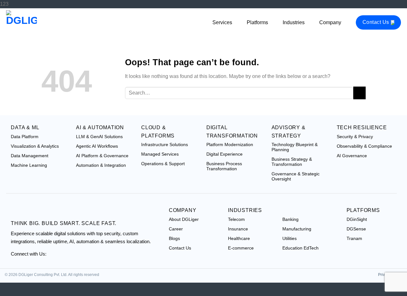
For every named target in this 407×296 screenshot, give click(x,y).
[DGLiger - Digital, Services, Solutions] (38, 23)
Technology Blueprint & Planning (295, 147)
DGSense (356, 228)
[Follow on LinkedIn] (84, 257)
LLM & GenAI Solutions (99, 136)
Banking (290, 219)
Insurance (238, 228)
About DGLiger (184, 219)
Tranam (354, 238)
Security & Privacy (355, 136)
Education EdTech (300, 247)
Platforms (257, 22)
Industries (294, 22)
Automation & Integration (101, 165)
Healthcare (239, 238)
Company (330, 22)
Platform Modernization (229, 144)
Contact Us (375, 22)
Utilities (289, 238)
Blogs (174, 238)
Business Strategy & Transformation (292, 162)
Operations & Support (163, 163)
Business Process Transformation (224, 166)
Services (222, 22)
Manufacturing (296, 228)
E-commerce (241, 247)
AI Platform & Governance (102, 155)
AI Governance (352, 155)
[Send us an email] (69, 257)
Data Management (29, 155)
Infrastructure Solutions (164, 144)
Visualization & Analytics (35, 146)
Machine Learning (29, 165)
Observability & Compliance (364, 146)
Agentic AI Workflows (97, 146)
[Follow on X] (55, 257)
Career (176, 228)
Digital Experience (224, 154)
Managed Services (160, 154)
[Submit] (359, 93)
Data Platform (24, 136)
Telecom (236, 219)
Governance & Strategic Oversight (296, 176)
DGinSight (357, 219)
